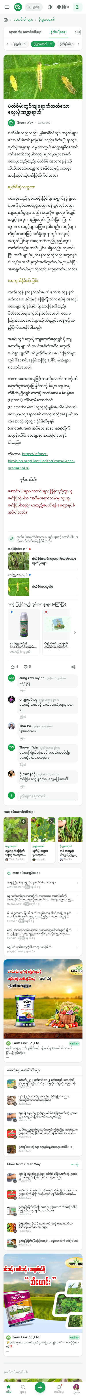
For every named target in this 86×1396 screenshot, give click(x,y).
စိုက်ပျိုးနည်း (16, 44)
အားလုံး (74, 1164)
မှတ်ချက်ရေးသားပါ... (34, 796)
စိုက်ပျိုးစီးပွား (69, 44)
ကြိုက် (22, 690)
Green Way (25, 122)
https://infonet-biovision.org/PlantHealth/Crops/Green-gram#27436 (41, 461)
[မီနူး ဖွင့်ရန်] (7, 7)
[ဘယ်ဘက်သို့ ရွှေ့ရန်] (10, 44)
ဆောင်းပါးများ (23, 20)
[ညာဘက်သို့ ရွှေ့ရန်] (76, 44)
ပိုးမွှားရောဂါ (47, 20)
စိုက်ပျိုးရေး (58, 32)
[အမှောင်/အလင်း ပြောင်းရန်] (49, 7)
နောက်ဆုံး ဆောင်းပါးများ (26, 32)
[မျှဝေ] (73, 667)
